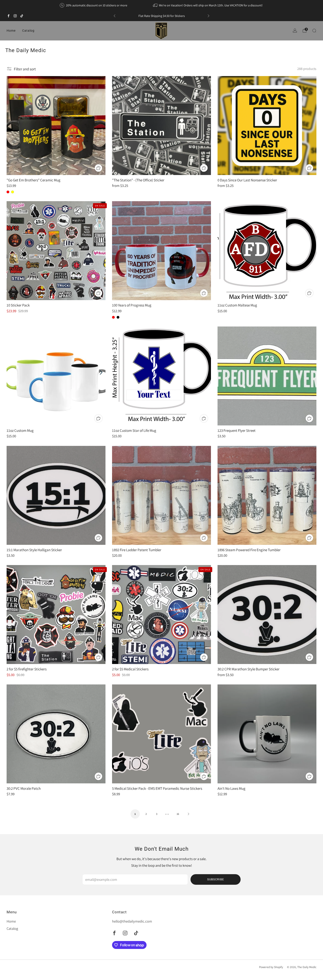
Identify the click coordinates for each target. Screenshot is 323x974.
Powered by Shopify (271, 967)
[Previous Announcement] (114, 16)
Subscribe (215, 879)
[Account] (295, 30)
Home (11, 30)
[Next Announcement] (208, 16)
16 (178, 813)
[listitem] (93, 5)
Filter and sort (25, 68)
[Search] (314, 30)
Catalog (28, 30)
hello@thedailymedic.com (132, 921)
